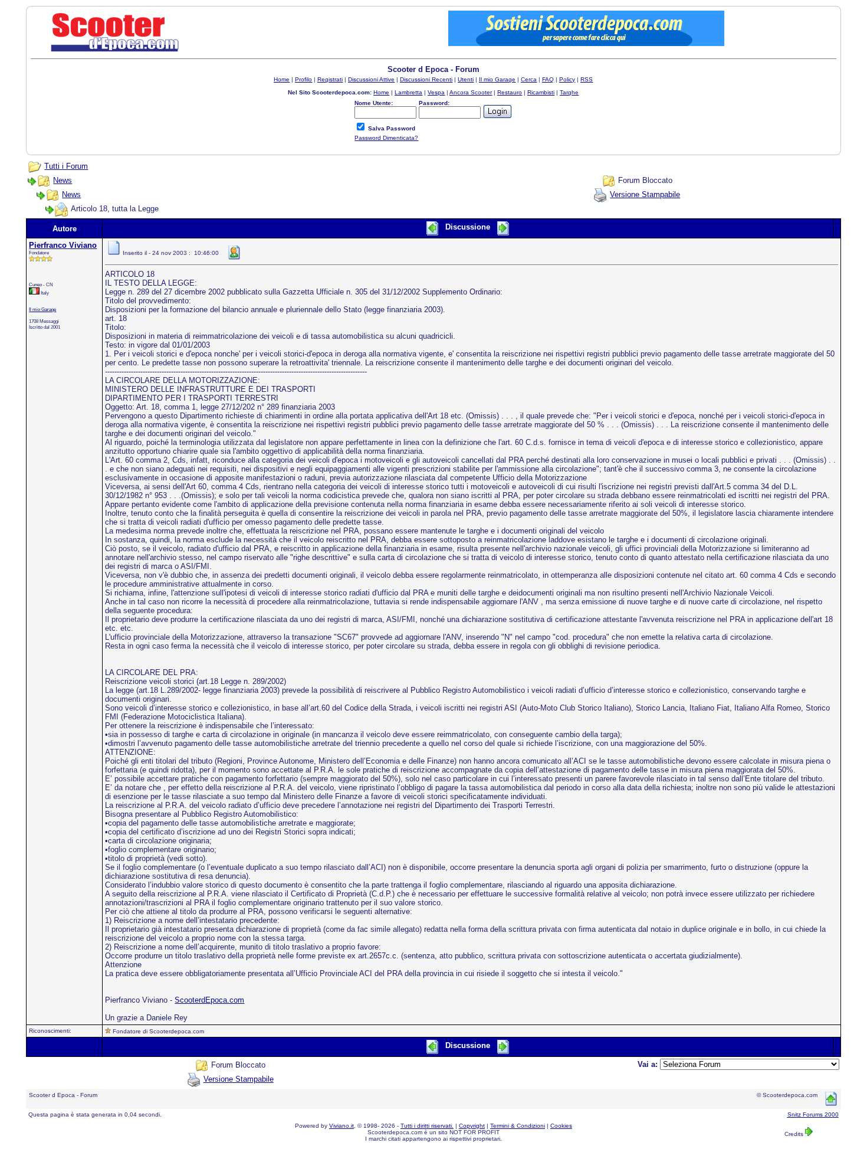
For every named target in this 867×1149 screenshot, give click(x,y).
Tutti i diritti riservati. (427, 1125)
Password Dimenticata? (386, 138)
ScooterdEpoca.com (209, 1000)
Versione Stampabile (645, 194)
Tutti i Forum (66, 166)
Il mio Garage (42, 309)
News (62, 180)
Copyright (472, 1125)
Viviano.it (341, 1125)
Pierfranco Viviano (63, 245)
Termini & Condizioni (517, 1125)
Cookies (561, 1125)
